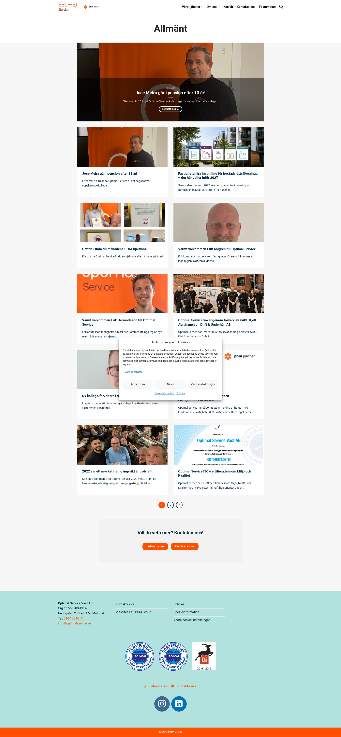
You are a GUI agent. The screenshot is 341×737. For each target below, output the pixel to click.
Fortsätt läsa (170, 109)
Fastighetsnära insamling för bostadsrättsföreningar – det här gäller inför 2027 (218, 176)
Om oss (212, 7)
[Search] (281, 6)
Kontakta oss (246, 7)
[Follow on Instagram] (162, 704)
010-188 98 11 (74, 618)
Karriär (228, 7)
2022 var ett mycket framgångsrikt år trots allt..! (119, 471)
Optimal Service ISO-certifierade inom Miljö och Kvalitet (214, 474)
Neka (170, 384)
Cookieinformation (164, 393)
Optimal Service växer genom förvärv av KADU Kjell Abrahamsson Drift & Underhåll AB (217, 322)
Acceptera (138, 384)
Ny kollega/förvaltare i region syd (107, 396)
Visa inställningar (203, 384)
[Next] (255, 82)
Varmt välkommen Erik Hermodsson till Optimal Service (118, 322)
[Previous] (86, 82)
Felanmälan (267, 7)
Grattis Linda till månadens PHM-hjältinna (114, 249)
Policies (180, 393)
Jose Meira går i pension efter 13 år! (170, 92)
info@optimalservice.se (74, 623)
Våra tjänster (191, 7)
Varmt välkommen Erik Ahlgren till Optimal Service (217, 249)
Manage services (133, 372)
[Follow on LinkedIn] (179, 704)
